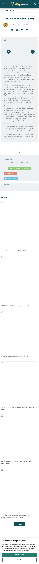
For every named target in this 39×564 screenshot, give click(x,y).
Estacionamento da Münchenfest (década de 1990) (19, 408)
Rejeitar (19, 560)
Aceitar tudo (19, 555)
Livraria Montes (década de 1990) (14, 356)
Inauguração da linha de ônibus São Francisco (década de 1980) (15, 516)
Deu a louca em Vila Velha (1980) (14, 251)
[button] (12, 30)
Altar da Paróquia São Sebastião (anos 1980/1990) (16, 462)
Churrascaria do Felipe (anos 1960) (15, 306)
